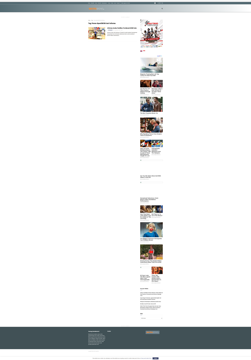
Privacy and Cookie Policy (146, 358)
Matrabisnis (110, 30)
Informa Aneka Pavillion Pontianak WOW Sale (122, 28)
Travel (96, 3)
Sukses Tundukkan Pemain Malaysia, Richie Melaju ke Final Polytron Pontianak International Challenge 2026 (151, 294)
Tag (92, 20)
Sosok (109, 3)
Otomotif (99, 3)
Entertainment (104, 3)
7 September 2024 (117, 30)
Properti (118, 3)
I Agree (155, 358)
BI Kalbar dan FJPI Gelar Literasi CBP (148, 303)
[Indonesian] (144, 51)
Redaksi (109, 331)
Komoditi (92, 3)
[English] (141, 51)
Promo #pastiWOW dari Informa (99, 20)
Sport (115, 3)
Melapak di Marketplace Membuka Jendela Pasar (150, 301)
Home (89, 20)
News (89, 3)
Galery (112, 3)
